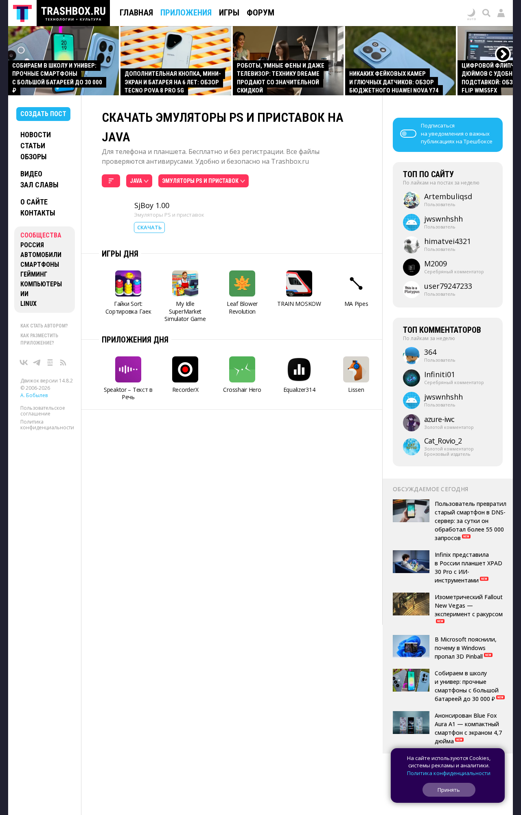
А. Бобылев (34, 395)
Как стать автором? (44, 326)
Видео (31, 173)
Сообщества (40, 235)
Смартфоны (39, 264)
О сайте (34, 202)
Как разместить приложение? (39, 339)
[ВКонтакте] (24, 362)
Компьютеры (41, 284)
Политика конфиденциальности (47, 424)
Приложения (186, 13)
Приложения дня (135, 340)
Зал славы (39, 184)
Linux (28, 304)
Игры (229, 13)
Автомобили (40, 255)
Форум (260, 13)
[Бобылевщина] (50, 362)
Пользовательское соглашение (42, 410)
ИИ (24, 294)
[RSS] (63, 362)
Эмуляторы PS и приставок (169, 214)
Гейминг (33, 274)
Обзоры (33, 156)
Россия (32, 245)
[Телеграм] (37, 362)
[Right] (503, 54)
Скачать (149, 227)
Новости (35, 134)
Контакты (37, 213)
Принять (449, 789)
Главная (136, 13)
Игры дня (120, 254)
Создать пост (43, 114)
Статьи (32, 145)
